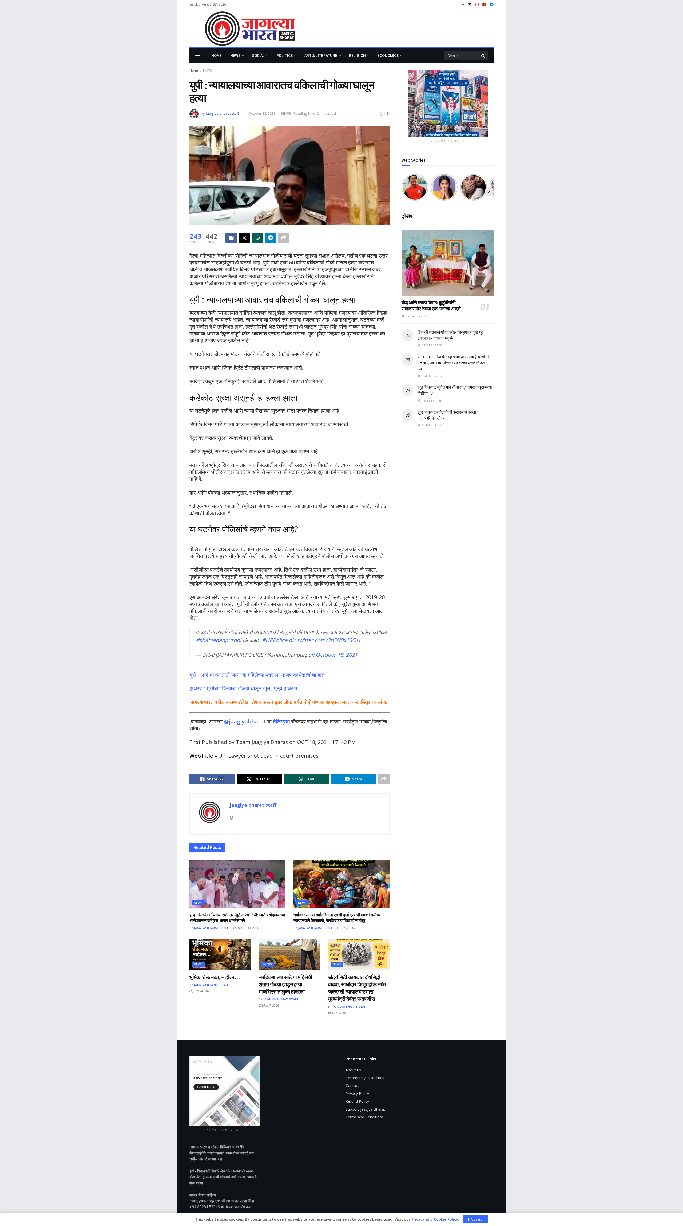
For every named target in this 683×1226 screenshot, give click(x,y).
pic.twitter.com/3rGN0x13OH (324, 640)
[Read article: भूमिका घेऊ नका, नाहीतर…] (220, 954)
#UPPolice (274, 640)
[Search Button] (483, 55)
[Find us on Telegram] (492, 4)
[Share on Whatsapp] (257, 238)
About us (353, 1070)
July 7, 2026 (270, 1005)
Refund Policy (357, 1101)
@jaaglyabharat (245, 721)
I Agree (475, 1219)
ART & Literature (320, 55)
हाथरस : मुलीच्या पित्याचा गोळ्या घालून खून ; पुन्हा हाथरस (243, 688)
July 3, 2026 (339, 1013)
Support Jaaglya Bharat (365, 1109)
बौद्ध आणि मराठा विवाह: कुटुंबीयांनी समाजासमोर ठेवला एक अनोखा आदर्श (431, 305)
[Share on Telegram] (270, 238)
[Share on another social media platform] (283, 238)
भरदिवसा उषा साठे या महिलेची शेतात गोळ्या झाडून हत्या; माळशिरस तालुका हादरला (285, 984)
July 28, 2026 (347, 928)
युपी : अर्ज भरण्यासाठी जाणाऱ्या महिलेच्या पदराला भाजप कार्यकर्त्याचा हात (256, 674)
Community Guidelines (365, 1077)
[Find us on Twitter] (470, 4)
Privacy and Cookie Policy (434, 1219)
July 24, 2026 (201, 991)
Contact (352, 1085)
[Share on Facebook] (231, 238)
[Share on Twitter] (244, 238)
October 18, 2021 (261, 113)
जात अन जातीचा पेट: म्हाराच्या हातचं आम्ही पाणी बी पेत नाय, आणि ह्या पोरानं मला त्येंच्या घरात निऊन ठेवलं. (453, 362)
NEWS (235, 55)
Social (258, 55)
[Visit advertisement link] (448, 103)
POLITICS (284, 55)
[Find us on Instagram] (477, 4)
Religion (357, 55)
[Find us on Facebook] (463, 4)
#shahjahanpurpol (218, 640)
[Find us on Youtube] (484, 4)
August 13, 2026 (246, 928)
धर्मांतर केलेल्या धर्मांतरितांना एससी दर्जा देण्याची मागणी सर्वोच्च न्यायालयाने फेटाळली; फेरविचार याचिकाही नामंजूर (336, 917)
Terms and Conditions (365, 1117)
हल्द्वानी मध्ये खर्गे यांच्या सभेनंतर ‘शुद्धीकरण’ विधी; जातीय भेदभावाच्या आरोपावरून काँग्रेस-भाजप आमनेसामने (237, 917)
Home (216, 55)
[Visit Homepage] (242, 28)
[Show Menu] (197, 55)
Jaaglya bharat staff (222, 113)
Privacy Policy (357, 1093)
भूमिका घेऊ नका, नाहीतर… (214, 977)
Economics (388, 55)
